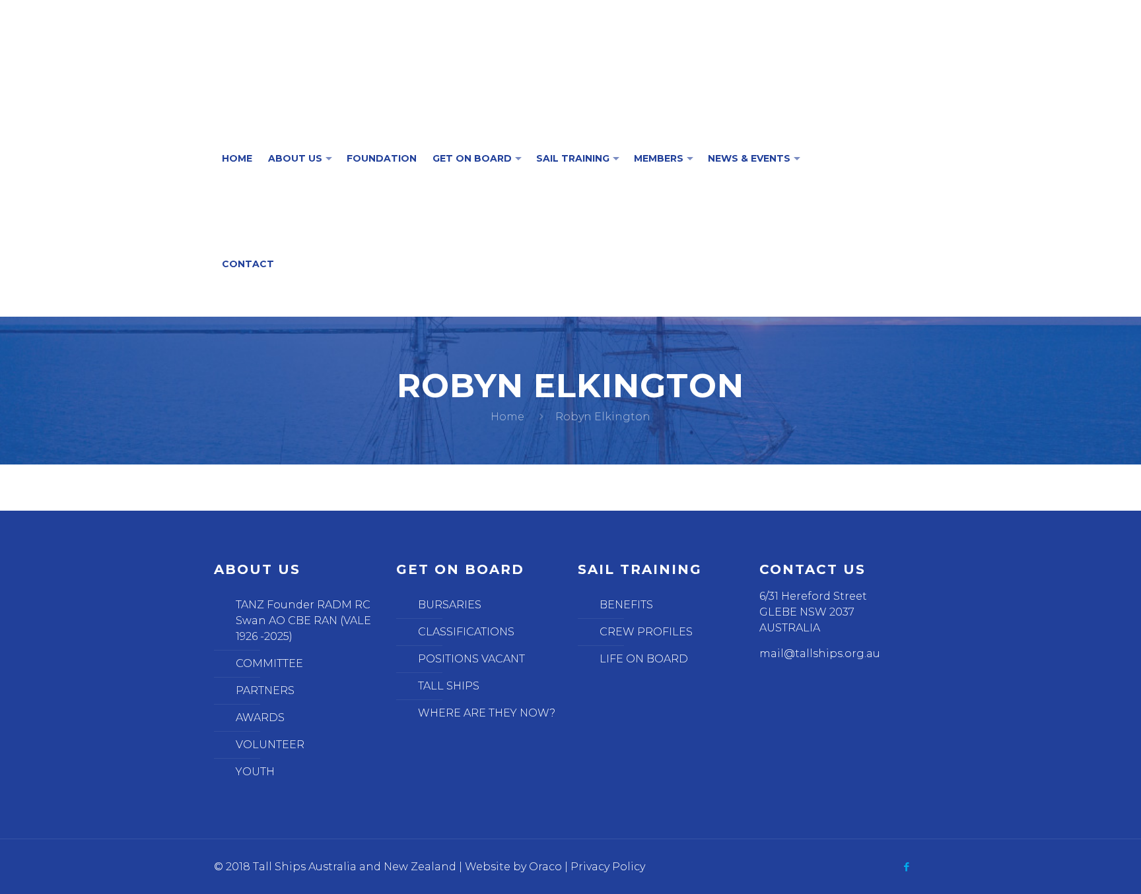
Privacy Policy (607, 866)
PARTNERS (265, 690)
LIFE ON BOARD (644, 659)
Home (507, 416)
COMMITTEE (269, 663)
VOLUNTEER (270, 744)
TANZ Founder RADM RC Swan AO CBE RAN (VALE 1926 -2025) (303, 620)
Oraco (545, 866)
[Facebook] (907, 866)
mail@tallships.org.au (819, 653)
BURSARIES (449, 604)
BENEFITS (626, 604)
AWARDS (260, 717)
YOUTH (255, 771)
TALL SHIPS (448, 686)
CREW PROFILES (646, 631)
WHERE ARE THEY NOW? (486, 713)
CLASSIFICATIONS (466, 631)
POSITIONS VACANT (471, 659)
